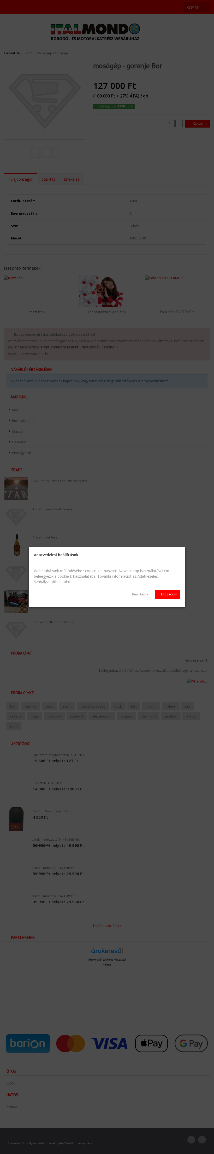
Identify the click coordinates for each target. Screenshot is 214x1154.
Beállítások (140, 594)
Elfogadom (168, 594)
